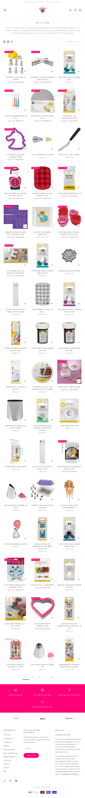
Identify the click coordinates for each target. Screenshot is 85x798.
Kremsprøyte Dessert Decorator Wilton (69, 666)
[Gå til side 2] (59, 677)
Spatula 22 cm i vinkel (69, 154)
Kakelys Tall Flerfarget (42, 585)
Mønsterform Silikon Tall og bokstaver (16, 233)
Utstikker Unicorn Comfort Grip (16, 156)
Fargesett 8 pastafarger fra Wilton (42, 78)
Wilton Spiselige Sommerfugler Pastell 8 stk (69, 626)
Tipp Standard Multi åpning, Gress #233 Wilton (42, 428)
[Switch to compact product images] (12, 42)
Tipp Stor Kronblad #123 (15, 544)
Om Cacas (7, 735)
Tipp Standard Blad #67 (42, 154)
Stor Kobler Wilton (69, 426)
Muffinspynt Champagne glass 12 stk (69, 468)
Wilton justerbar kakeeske (42, 233)
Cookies (6, 764)
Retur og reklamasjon (11, 753)
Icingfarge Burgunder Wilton (69, 349)
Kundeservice (8, 739)
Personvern (8, 760)
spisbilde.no (66, 774)
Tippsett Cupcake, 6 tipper (15, 78)
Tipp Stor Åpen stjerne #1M (69, 78)
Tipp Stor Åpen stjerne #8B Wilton (69, 545)
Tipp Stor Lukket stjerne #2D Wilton (69, 311)
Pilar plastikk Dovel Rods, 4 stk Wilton (16, 311)
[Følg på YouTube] (16, 781)
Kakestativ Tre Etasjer (69, 387)
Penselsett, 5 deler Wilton (15, 388)
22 (52, 677)
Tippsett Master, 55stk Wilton (42, 506)
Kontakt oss (8, 742)
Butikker (6, 746)
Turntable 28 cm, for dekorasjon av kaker (42, 388)
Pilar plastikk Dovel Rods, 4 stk (42, 468)
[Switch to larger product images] (4, 42)
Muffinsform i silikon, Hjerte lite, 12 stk (69, 233)
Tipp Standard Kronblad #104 (15, 506)
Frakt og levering (9, 749)
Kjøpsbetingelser (9, 757)
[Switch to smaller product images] (8, 42)
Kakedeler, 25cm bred (15, 466)
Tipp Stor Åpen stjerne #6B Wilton (42, 272)
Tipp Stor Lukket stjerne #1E (42, 666)
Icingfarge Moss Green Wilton (42, 349)
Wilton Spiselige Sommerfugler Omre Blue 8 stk (42, 546)
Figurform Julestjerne (69, 271)
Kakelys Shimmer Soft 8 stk (16, 117)
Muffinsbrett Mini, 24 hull (42, 311)
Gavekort (7, 768)
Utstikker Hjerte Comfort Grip (42, 625)
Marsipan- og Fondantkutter (69, 117)
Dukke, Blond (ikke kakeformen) (69, 506)
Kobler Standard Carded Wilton (69, 586)
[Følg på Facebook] (5, 781)
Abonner (31, 755)
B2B (5, 771)
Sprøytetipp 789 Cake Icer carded (15, 427)
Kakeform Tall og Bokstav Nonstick (15, 272)
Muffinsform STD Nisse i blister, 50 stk (15, 194)
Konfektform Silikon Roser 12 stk (42, 194)
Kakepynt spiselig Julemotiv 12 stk (15, 666)
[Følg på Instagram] (10, 781)
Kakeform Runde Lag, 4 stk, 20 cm (15, 625)
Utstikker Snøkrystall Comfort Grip (16, 586)
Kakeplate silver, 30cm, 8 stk (42, 117)
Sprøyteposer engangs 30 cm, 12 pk (16, 349)
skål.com (76, 774)
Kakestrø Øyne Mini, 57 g (69, 193)
